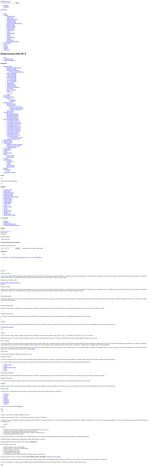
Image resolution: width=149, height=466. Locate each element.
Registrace (6, 7)
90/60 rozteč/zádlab (11, 73)
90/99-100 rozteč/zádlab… (13, 87)
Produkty (6, 15)
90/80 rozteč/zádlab (11, 69)
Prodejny (6, 48)
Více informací (4, 327)
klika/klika (12, 101)
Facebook (6, 394)
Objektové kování (11, 104)
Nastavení (17, 282)
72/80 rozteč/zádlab (11, 76)
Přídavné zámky (11, 24)
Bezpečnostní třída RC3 (13, 116)
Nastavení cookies (19, 257)
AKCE (8, 31)
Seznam (6, 398)
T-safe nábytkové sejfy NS (13, 134)
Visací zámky (10, 17)
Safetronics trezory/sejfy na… (14, 139)
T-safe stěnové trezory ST (13, 120)
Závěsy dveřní (10, 155)
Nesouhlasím (12, 282)
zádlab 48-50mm (11, 84)
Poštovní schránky (11, 26)
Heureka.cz (6, 402)
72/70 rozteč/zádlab (11, 80)
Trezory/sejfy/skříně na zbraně (14, 23)
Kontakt (6, 47)
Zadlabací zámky (11, 16)
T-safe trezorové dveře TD (16, 137)
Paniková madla (11, 33)
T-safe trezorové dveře (12, 136)
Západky (9, 162)
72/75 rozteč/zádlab (11, 81)
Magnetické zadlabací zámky (14, 67)
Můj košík (4, 9)
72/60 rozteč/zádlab (11, 74)
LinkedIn (6, 396)
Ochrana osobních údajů (10, 224)
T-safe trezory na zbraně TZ (13, 130)
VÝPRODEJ (10, 30)
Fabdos (8, 91)
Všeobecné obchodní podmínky (11, 225)
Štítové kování (10, 111)
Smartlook (6, 399)
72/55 (11, 92)
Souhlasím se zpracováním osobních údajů (32, 248)
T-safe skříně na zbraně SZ (13, 132)
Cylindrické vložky (11, 22)
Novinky (6, 45)
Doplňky (9, 38)
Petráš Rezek (20, 406)
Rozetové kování (11, 105)
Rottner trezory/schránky (13, 41)
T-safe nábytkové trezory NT (14, 122)
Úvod (5, 13)
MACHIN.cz (38, 257)
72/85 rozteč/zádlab (11, 77)
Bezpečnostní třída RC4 (9, 60)
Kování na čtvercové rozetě (16, 108)
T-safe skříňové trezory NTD (14, 127)
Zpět (2, 409)
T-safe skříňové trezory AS (13, 126)
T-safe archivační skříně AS (13, 129)
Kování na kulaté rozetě (16, 109)
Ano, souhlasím (4, 282)
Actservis (9, 36)
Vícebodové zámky (11, 85)
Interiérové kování (11, 20)
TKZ (8, 171)
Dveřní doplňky (11, 37)
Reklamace (6, 222)
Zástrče (8, 164)
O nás (5, 44)
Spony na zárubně (11, 90)
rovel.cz (12, 257)
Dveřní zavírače (11, 27)
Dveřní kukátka (10, 165)
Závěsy (8, 34)
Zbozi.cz (6, 403)
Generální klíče (7, 43)
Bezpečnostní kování (12, 19)
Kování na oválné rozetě (16, 106)
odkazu (59, 456)
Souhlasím (10, 327)
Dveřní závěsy (10, 40)
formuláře (32, 349)
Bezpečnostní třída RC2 (13, 118)
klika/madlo (13, 99)
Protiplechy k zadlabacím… (13, 70)
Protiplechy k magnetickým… (17, 72)
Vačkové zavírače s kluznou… (14, 146)
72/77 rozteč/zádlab (11, 79)
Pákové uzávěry (11, 166)
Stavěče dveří (10, 161)
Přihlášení (6, 5)
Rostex (8, 98)
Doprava (6, 221)
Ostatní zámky (10, 83)
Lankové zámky (11, 29)
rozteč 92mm (10, 88)
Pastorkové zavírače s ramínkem (15, 144)
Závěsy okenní (10, 157)
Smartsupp (6, 401)
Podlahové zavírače (11, 147)
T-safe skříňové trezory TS (13, 125)
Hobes (8, 94)
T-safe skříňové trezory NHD (14, 123)
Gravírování (7, 50)
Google (5, 395)
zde (5, 349)
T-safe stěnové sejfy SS (12, 133)
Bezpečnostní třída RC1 (13, 113)
